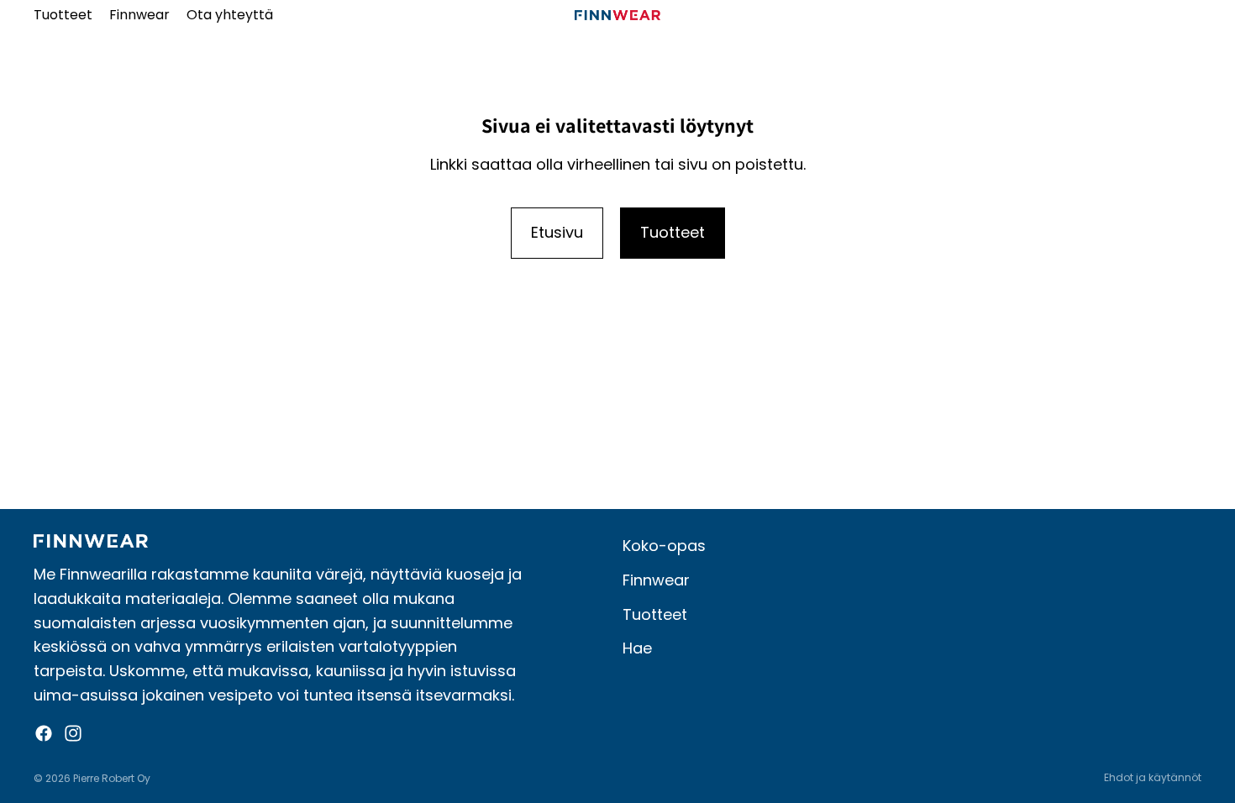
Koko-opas (664, 545)
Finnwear (656, 579)
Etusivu (557, 232)
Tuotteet (672, 232)
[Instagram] (73, 733)
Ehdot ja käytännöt (1152, 777)
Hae (637, 648)
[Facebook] (44, 733)
